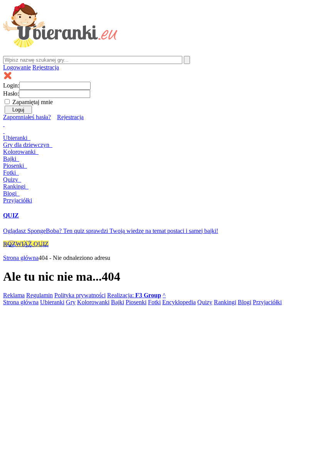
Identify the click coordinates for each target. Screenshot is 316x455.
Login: (11, 85)
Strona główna (21, 257)
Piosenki (14, 165)
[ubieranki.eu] (60, 45)
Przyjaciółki (17, 200)
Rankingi (15, 186)
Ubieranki (16, 138)
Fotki (10, 172)
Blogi (10, 193)
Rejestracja (45, 67)
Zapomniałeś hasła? (27, 117)
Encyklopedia (179, 302)
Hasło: (11, 93)
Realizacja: (134, 295)
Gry (26, 145)
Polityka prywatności (80, 295)
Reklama (14, 295)
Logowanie (17, 67)
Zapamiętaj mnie (32, 102)
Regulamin (39, 295)
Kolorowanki (20, 151)
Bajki (117, 302)
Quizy (11, 179)
